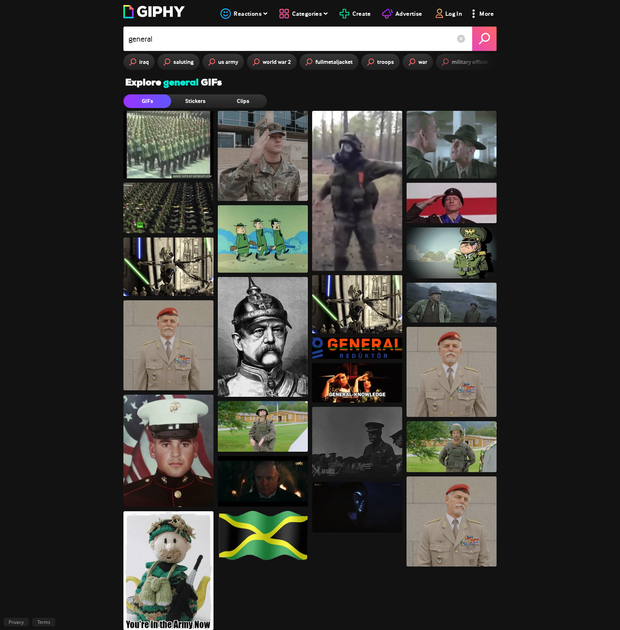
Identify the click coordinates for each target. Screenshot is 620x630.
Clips (243, 101)
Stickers (195, 101)
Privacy (16, 622)
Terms (43, 622)
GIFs (147, 101)
